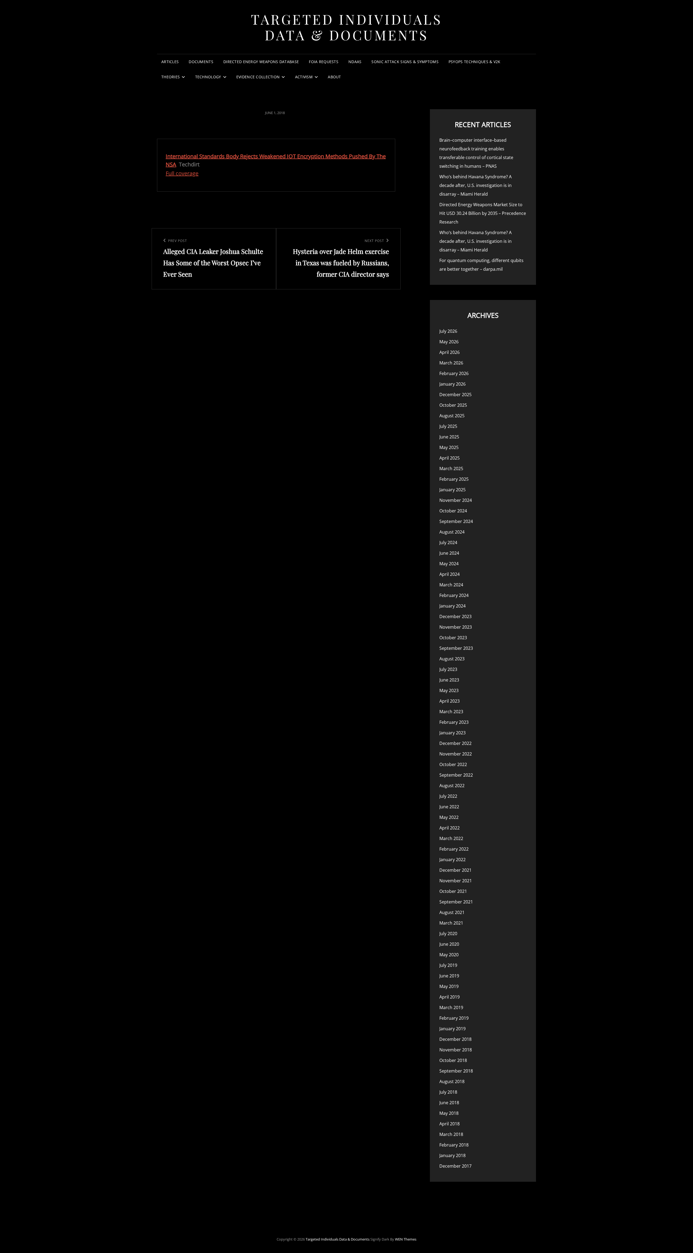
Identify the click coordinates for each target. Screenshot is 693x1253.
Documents (201, 61)
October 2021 (453, 891)
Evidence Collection (258, 76)
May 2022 (449, 817)
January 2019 (452, 1029)
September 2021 (456, 902)
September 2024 (456, 521)
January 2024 (452, 606)
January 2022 (452, 860)
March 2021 (451, 923)
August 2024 (452, 532)
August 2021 (452, 912)
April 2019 (449, 997)
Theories (170, 76)
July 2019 (448, 965)
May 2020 (449, 955)
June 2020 (449, 944)
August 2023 (452, 659)
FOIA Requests (323, 61)
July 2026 (448, 331)
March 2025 (451, 469)
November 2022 (455, 754)
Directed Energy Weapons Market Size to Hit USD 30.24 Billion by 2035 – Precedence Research (482, 213)
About (334, 76)
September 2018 (456, 1071)
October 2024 (453, 511)
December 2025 (455, 395)
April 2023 (449, 701)
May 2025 (449, 447)
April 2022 (449, 828)
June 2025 (449, 437)
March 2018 (451, 1134)
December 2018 (455, 1039)
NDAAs (354, 61)
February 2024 (454, 595)
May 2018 (449, 1113)
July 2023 (448, 669)
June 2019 (449, 976)
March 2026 (451, 363)
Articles (170, 61)
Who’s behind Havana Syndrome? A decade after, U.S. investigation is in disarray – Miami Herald (475, 185)
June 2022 (449, 807)
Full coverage (182, 173)
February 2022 (454, 849)
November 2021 (455, 881)
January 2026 (452, 384)
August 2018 (452, 1081)
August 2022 (452, 786)
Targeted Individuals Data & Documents (346, 27)
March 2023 (451, 712)
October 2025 (453, 405)
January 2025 (452, 490)
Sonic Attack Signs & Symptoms (404, 61)
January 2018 (452, 1155)
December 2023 (455, 616)
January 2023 (452, 733)
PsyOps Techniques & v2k (475, 61)
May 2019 (449, 986)
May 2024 (449, 564)
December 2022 (455, 743)
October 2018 (453, 1060)
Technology (208, 76)
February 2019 (454, 1018)
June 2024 (449, 553)
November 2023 (455, 627)
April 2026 (449, 352)
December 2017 (455, 1166)
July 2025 (448, 426)
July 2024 (448, 542)
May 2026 (449, 342)
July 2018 (448, 1092)
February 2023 (454, 722)
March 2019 (451, 1007)
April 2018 (449, 1124)
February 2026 (454, 373)
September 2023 (456, 648)
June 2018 (449, 1103)
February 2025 (454, 479)
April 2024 (449, 574)
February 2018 (454, 1145)
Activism (304, 76)
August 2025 (452, 416)
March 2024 (451, 585)
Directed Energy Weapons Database (261, 61)
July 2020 (448, 933)
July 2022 (448, 796)
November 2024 (455, 500)
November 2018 (455, 1050)
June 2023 (449, 680)
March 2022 (451, 838)
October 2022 (453, 764)
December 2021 (455, 870)
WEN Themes (405, 1239)
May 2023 (449, 690)
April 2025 (449, 458)
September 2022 (456, 775)
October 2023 (453, 638)
